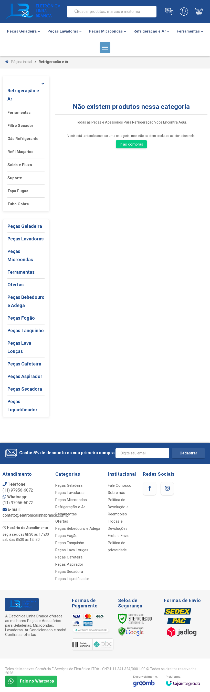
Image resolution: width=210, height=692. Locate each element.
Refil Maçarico (20, 151)
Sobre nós (116, 492)
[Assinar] (188, 453)
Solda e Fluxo (19, 164)
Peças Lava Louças (71, 550)
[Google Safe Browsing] (131, 631)
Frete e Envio (119, 535)
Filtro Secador (20, 125)
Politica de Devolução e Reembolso (118, 506)
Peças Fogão (66, 535)
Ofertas (61, 521)
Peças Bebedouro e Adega (77, 528)
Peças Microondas (71, 499)
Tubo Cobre (18, 204)
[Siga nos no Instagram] (167, 488)
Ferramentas (18, 112)
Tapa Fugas (17, 191)
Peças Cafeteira (68, 557)
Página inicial (21, 62)
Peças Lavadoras (70, 492)
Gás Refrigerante (22, 138)
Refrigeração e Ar (70, 507)
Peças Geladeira (68, 485)
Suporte (14, 178)
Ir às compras (131, 144)
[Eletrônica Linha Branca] (32, 11)
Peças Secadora (69, 571)
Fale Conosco (119, 485)
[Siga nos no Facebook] (149, 488)
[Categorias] (105, 47)
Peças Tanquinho (69, 543)
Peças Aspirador (69, 564)
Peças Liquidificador (72, 578)
